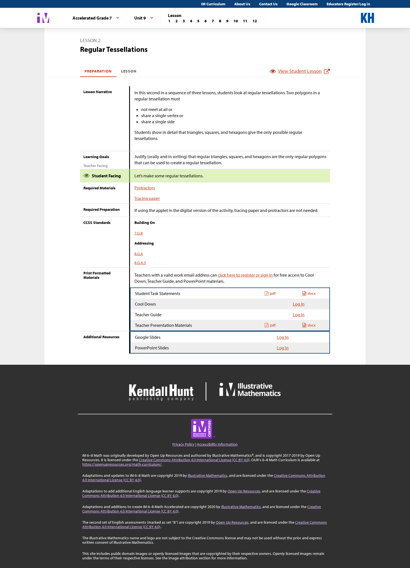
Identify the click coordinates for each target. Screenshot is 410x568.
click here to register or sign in (245, 275)
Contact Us (268, 3)
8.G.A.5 (140, 262)
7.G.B (138, 233)
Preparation (98, 71)
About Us (242, 3)
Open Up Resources (244, 491)
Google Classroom (302, 3)
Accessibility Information (217, 444)
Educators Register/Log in (348, 3)
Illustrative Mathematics (207, 475)
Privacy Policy (183, 444)
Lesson (129, 71)
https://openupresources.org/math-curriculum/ (121, 464)
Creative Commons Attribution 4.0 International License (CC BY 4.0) (194, 459)
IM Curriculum (213, 3)
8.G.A (138, 254)
